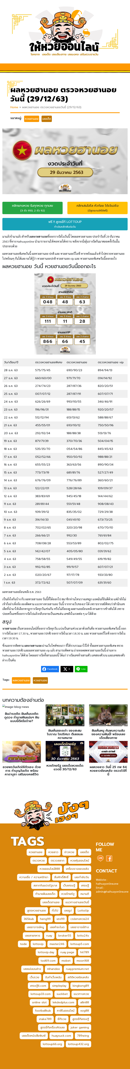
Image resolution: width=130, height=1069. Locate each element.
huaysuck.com (61, 1035)
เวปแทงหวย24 (80, 919)
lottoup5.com (79, 944)
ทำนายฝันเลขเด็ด (45, 894)
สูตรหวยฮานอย (36, 910)
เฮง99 (61, 919)
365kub (29, 919)
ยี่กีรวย (62, 1019)
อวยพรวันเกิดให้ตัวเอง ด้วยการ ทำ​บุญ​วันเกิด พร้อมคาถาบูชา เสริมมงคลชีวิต (22, 771)
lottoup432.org (78, 1044)
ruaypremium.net (77, 969)
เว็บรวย (34, 977)
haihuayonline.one (107, 883)
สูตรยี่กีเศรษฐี (80, 1019)
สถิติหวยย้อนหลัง (78, 977)
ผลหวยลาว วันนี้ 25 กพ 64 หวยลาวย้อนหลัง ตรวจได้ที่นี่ (108, 771)
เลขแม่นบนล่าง (32, 969)
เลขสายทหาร (32, 935)
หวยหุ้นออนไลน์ (79, 860)
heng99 (45, 919)
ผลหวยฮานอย (21, 680)
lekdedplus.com (63, 1002)
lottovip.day (46, 952)
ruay (49, 935)
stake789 (45, 1019)
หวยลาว (53, 852)
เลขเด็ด (46, 119)
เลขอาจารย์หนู (35, 927)
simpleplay (59, 985)
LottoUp (83, 910)
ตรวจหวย (38, 860)
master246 (57, 944)
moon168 (83, 960)
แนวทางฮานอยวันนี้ (77, 902)
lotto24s (83, 935)
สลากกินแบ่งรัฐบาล (45, 885)
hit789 (84, 952)
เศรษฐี (85, 885)
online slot (39, 1002)
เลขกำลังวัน (82, 877)
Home (14, 107)
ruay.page (67, 952)
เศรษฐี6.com (38, 985)
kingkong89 (81, 985)
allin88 (84, 1002)
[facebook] (109, 858)
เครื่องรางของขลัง (77, 869)
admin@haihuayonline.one (112, 891)
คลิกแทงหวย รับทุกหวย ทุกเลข (32, 208)
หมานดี (85, 894)
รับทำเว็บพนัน (53, 977)
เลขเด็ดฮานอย (50, 902)
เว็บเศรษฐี (69, 885)
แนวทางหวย (81, 994)
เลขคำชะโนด (57, 927)
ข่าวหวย (69, 852)
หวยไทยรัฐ (68, 894)
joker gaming (80, 1027)
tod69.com (48, 960)
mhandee (53, 969)
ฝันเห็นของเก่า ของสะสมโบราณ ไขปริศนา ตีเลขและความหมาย (65, 734)
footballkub (43, 1010)
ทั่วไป (55, 910)
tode (23, 944)
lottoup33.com (41, 994)
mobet (66, 960)
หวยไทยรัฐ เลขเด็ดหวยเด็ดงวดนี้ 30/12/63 (64, 767)
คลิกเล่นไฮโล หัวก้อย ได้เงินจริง (98, 208)
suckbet (62, 994)
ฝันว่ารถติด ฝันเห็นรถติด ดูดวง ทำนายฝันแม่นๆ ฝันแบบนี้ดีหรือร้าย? (21, 717)
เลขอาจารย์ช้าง (80, 927)
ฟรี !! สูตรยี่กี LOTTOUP (65, 224)
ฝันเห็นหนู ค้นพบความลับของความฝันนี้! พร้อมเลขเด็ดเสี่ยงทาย (108, 734)
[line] (100, 858)
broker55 (64, 935)
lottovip (38, 944)
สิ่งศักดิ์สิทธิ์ (61, 877)
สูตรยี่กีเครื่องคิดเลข (52, 1027)
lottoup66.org (52, 1044)
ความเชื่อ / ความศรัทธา (33, 877)
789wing (83, 1035)
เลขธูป (68, 910)
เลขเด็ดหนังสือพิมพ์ (34, 1035)
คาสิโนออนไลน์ (65, 1010)
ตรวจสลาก (57, 860)
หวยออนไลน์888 (50, 869)
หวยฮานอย (31, 119)
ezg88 (84, 1010)
